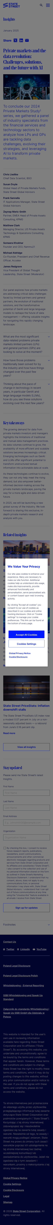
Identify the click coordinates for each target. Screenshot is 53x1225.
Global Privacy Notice (19, 653)
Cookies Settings (26, 643)
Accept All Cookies (26, 634)
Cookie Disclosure (18, 657)
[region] (26, 613)
